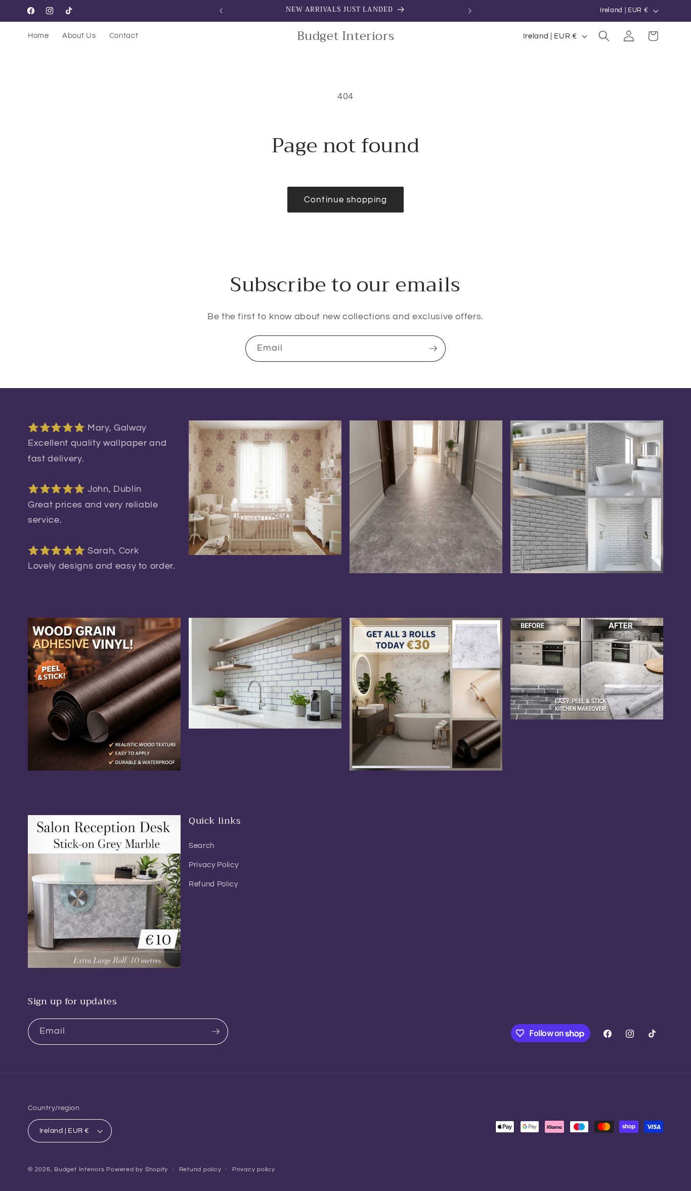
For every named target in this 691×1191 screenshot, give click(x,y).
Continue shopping (345, 199)
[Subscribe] (433, 348)
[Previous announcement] (221, 10)
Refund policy (200, 1169)
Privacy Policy (213, 865)
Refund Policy (213, 884)
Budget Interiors (79, 1169)
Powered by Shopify (137, 1169)
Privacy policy (253, 1169)
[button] (604, 36)
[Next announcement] (470, 10)
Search (201, 845)
